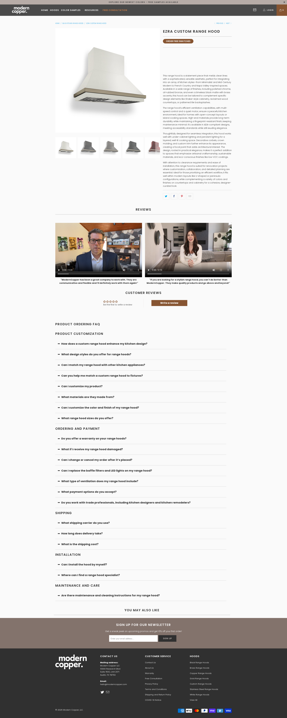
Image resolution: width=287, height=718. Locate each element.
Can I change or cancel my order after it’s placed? (96, 460)
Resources (92, 10)
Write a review (169, 303)
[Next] (157, 80)
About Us (149, 668)
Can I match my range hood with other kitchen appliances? (103, 365)
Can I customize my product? (82, 386)
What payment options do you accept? (89, 492)
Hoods (54, 10)
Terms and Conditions (156, 689)
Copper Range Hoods (201, 673)
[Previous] (57, 80)
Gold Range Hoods (199, 678)
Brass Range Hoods (199, 668)
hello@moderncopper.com (113, 684)
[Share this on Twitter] (166, 196)
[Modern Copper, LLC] (20, 10)
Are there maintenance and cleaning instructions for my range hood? (110, 595)
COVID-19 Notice (153, 700)
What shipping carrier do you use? (85, 523)
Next (228, 23)
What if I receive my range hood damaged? (92, 449)
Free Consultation (115, 10)
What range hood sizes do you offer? (87, 418)
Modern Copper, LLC (73, 709)
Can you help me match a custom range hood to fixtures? (102, 376)
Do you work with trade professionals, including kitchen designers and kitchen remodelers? (126, 502)
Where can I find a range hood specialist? (90, 575)
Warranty (149, 673)
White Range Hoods (199, 694)
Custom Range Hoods (201, 683)
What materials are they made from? (87, 397)
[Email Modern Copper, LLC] (108, 692)
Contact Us (150, 662)
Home (44, 10)
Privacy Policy (151, 683)
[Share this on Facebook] (174, 196)
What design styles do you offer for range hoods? (96, 354)
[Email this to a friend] (190, 196)
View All (193, 700)
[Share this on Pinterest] (182, 196)
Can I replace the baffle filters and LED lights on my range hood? (106, 470)
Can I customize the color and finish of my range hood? (100, 407)
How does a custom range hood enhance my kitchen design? (104, 344)
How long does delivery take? (82, 533)
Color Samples (71, 10)
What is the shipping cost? (80, 544)
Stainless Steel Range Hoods (204, 689)
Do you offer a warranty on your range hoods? (93, 438)
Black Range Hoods (199, 662)
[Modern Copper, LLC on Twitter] (102, 692)
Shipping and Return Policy (158, 694)
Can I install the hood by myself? (84, 564)
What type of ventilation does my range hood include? (99, 481)
